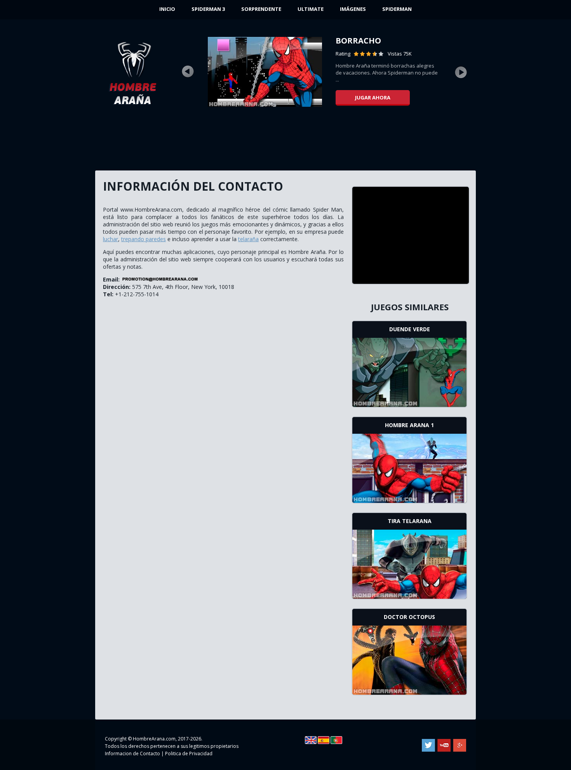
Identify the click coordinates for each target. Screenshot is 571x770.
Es (323, 740)
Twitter (428, 745)
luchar (110, 239)
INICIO (167, 8)
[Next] (461, 72)
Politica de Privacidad (188, 753)
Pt (336, 740)
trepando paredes (143, 239)
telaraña (248, 239)
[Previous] (188, 72)
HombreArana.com (154, 738)
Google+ (459, 745)
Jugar (410, 371)
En (311, 740)
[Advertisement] (285, 141)
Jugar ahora (372, 97)
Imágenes (353, 8)
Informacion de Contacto (132, 753)
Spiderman (397, 8)
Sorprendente (261, 8)
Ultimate (311, 8)
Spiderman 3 (208, 8)
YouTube (444, 745)
